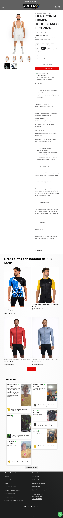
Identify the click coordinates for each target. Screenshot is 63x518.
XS (38, 45)
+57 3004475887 (37, 496)
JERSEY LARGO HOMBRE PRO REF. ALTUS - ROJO (17, 359)
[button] (3, 7)
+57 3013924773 (37, 499)
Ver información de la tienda (44, 79)
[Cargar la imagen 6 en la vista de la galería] (14, 66)
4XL (56, 48)
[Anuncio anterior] (3, 1)
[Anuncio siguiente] (60, 1)
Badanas (6, 483)
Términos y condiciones (10, 486)
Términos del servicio (9, 493)
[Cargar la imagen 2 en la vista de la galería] (14, 59)
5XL (39, 52)
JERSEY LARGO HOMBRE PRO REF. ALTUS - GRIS (45, 359)
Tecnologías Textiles (9, 479)
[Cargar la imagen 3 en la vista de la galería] (21, 59)
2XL (43, 48)
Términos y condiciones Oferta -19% (13, 500)
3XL (50, 48)
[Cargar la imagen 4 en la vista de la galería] (28, 59)
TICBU (28, 515)
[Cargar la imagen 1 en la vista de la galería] (7, 59)
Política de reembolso (9, 497)
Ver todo (31, 369)
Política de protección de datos (12, 490)
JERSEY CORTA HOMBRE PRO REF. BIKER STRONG (45, 304)
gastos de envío (51, 37)
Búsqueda (6, 476)
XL (38, 48)
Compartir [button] (39, 250)
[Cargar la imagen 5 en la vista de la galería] (7, 66)
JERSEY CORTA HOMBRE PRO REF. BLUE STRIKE (17, 309)
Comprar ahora (47, 68)
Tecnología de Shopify (35, 515)
